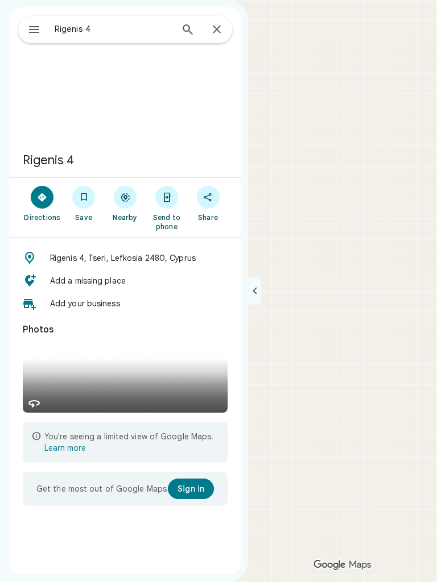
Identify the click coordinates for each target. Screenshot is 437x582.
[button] (125, 258)
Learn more (65, 448)
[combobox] (113, 29)
